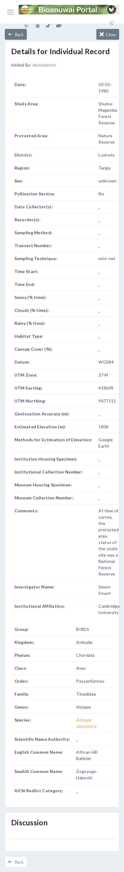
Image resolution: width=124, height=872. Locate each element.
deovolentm (44, 64)
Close (110, 34)
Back (17, 34)
